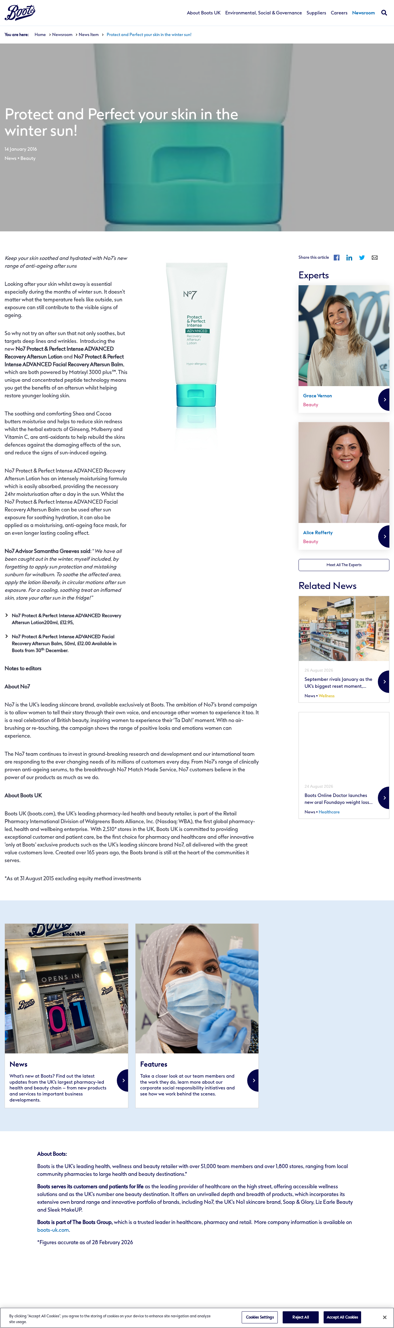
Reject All (300, 1317)
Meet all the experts (344, 565)
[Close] (384, 1317)
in (349, 257)
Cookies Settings (260, 1317)
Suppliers (316, 13)
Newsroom (363, 13)
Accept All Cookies (342, 1317)
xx (66, 1016)
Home (40, 34)
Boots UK (20, 12)
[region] (197, 1318)
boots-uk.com (53, 1230)
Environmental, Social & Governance (263, 13)
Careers (339, 13)
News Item (89, 34)
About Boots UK (204, 13)
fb (336, 257)
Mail (375, 257)
